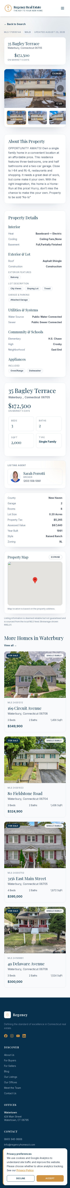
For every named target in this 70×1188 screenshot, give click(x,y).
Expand (57, 73)
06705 (45, 397)
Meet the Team (12, 1087)
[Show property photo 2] (37, 117)
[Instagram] (12, 1036)
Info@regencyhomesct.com (19, 1144)
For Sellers (10, 1065)
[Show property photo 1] (16, 117)
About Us (9, 1054)
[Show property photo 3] (58, 117)
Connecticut (32, 397)
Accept (50, 1178)
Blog (6, 1071)
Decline (20, 1178)
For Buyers (10, 1060)
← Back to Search (15, 24)
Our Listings (10, 1076)
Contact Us (10, 1093)
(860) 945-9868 (13, 1139)
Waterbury (15, 397)
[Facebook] (5, 1036)
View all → (10, 645)
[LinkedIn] (24, 1036)
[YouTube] (18, 1036)
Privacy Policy (24, 1170)
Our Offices (10, 1082)
